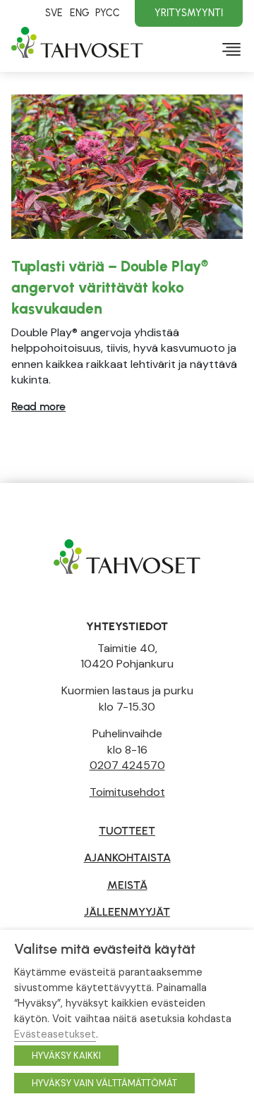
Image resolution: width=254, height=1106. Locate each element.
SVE (54, 12)
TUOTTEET (127, 830)
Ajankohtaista (127, 857)
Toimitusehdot (127, 792)
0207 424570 (127, 765)
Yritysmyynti (189, 12)
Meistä (127, 885)
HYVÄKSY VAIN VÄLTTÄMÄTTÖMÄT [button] (104, 1083)
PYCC (107, 12)
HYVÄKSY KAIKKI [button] (66, 1056)
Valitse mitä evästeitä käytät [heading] (104, 948)
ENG (79, 12)
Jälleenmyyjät (127, 911)
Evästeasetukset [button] (55, 1034)
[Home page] (127, 555)
